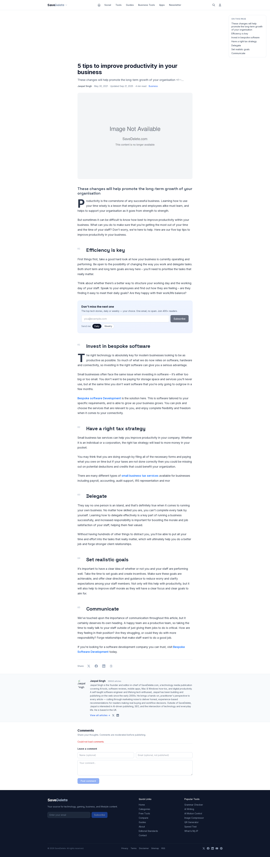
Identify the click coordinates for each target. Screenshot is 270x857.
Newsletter (175, 5)
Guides (130, 5)
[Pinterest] (221, 848)
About (142, 826)
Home (142, 804)
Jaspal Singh (85, 86)
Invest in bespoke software (245, 37)
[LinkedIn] (212, 848)
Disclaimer (144, 848)
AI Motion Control (193, 813)
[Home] (99, 5)
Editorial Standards (148, 831)
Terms (134, 848)
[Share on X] (89, 666)
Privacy (124, 848)
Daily (96, 326)
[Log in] (220, 5)
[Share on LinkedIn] (104, 666)
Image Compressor (194, 817)
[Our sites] (66, 5)
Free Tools (144, 813)
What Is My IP (191, 831)
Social (107, 5)
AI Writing (189, 809)
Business (153, 86)
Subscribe (179, 318)
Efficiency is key (239, 33)
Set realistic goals (240, 49)
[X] (203, 848)
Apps (162, 5)
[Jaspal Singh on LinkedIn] (117, 715)
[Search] (213, 5)
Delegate (236, 45)
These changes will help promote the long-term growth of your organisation (246, 26)
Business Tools (146, 5)
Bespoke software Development (99, 398)
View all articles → (100, 715)
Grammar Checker (193, 804)
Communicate (238, 53)
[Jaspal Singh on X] (113, 715)
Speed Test (190, 826)
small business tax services (140, 475)
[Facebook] (208, 848)
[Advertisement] (135, 37)
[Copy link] (111, 666)
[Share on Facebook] (96, 666)
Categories (144, 809)
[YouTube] (217, 848)
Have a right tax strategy (244, 41)
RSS (163, 848)
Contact (143, 835)
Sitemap (155, 848)
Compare (143, 817)
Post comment (88, 781)
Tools (118, 5)
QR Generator (191, 822)
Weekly (108, 326)
